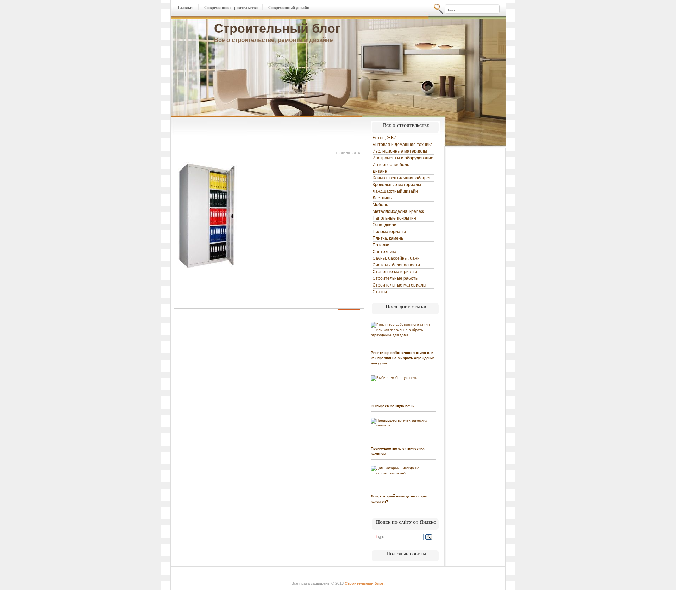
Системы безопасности (396, 265)
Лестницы (383, 198)
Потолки (381, 244)
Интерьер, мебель (391, 164)
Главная (185, 7)
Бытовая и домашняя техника (403, 144)
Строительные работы (396, 278)
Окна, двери (384, 224)
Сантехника (384, 251)
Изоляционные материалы (400, 151)
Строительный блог (277, 28)
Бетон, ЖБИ (385, 137)
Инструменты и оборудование (403, 157)
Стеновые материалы (395, 271)
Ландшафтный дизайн (395, 191)
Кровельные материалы (397, 184)
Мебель (380, 204)
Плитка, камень (388, 238)
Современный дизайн (288, 7)
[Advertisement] (256, 133)
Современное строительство (231, 7)
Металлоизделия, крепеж (398, 211)
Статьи (380, 291)
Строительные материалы (399, 285)
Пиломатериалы (389, 231)
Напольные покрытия (394, 218)
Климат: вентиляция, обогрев (402, 178)
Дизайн (380, 171)
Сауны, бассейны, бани (396, 258)
